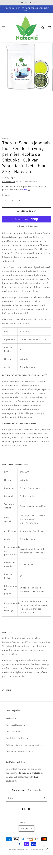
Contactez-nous (13, 731)
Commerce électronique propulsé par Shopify (32, 849)
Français (24, 828)
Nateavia (14, 849)
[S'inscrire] (44, 798)
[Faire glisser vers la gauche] (19, 132)
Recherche (11, 718)
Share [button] (8, 690)
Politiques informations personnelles (24, 745)
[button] (3, 27)
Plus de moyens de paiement (26, 226)
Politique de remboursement (20, 751)
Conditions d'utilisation (17, 738)
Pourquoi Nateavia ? (15, 725)
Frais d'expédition (8, 181)
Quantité (6, 195)
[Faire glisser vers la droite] (33, 132)
